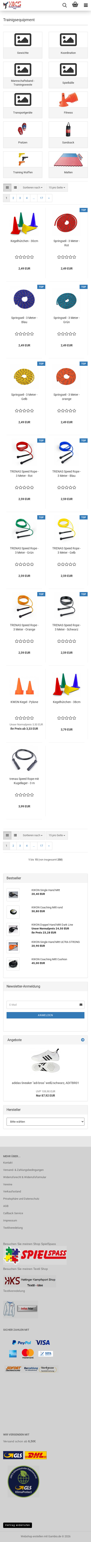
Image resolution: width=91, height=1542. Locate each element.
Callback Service (13, 1213)
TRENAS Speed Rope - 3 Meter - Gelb (66, 550)
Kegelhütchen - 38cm (66, 702)
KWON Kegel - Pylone (24, 702)
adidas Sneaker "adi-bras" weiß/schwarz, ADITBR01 (45, 1083)
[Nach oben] (79, 1536)
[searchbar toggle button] (64, 5)
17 (41, 198)
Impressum (10, 1220)
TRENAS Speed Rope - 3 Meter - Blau (66, 473)
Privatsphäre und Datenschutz (21, 1198)
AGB (5, 1206)
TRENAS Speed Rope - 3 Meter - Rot (24, 473)
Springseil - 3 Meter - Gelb (24, 397)
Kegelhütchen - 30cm (24, 241)
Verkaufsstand (12, 1191)
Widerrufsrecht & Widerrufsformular (24, 1177)
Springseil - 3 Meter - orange (67, 397)
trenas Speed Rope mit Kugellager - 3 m (24, 781)
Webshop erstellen (32, 1536)
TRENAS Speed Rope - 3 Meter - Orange (24, 627)
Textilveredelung (13, 1227)
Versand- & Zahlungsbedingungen (23, 1169)
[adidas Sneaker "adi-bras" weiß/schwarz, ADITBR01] (45, 1061)
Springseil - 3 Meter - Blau (24, 320)
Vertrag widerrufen (17, 1525)
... (34, 198)
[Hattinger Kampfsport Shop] (10, 5)
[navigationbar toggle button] (85, 5)
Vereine (7, 1184)
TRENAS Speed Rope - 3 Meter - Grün (24, 550)
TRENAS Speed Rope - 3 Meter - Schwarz (66, 627)
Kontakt (7, 1162)
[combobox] (32, 188)
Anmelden (45, 1015)
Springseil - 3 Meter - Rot (67, 243)
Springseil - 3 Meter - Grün (67, 320)
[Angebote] (82, 1040)
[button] (7, 188)
